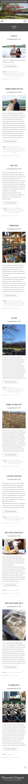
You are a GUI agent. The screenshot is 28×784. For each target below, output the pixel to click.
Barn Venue (7, 148)
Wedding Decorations (12, 305)
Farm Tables (16, 209)
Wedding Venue (20, 305)
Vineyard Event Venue (15, 74)
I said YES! (14, 36)
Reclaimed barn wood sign (17, 390)
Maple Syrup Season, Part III (14, 532)
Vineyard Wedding (12, 463)
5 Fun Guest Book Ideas (14, 476)
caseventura (11, 39)
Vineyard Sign (10, 391)
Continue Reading (10, 66)
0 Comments (16, 79)
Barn (8, 146)
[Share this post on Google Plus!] (7, 79)
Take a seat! (14, 165)
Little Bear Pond (7, 149)
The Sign (14, 318)
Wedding (16, 71)
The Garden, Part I (14, 685)
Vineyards (21, 76)
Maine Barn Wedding (11, 211)
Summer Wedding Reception (14, 89)
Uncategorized (10, 71)
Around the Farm (11, 460)
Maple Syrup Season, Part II (14, 603)
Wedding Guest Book (10, 519)
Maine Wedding (13, 151)
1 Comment (16, 215)
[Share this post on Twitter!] (4, 79)
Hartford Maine (21, 148)
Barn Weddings (14, 148)
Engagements (8, 73)
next (25, 767)
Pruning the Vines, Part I (14, 404)
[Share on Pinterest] (9, 79)
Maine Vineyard (21, 388)
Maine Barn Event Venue (17, 73)
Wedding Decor (15, 212)
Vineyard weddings (14, 76)
